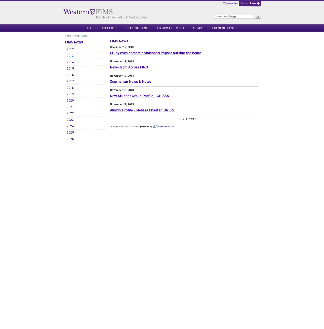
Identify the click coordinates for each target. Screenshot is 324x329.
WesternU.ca (230, 3)
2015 (70, 68)
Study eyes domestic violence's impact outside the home (155, 53)
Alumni (197, 28)
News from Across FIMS (129, 67)
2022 (70, 113)
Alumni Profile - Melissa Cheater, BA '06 (142, 110)
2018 (70, 87)
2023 (70, 119)
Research (162, 28)
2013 (70, 55)
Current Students (222, 28)
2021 (70, 107)
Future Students (136, 28)
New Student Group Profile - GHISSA (139, 96)
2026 (70, 139)
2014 (70, 62)
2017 (70, 81)
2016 (70, 75)
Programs (109, 28)
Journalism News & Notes (131, 81)
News (76, 36)
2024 (70, 126)
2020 (70, 100)
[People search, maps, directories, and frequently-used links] (250, 4)
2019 (70, 94)
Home (68, 36)
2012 (70, 49)
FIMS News (74, 42)
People (181, 28)
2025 (70, 132)
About (91, 28)
